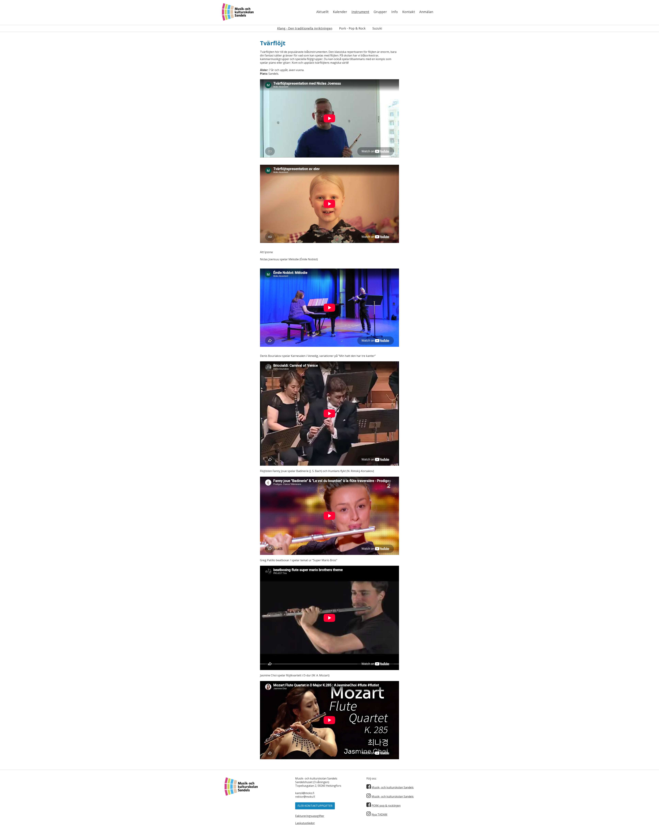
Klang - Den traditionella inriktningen (304, 28)
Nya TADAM (379, 814)
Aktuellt (322, 11)
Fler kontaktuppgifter (315, 806)
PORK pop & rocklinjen (386, 805)
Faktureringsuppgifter (309, 816)
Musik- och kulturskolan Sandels (393, 787)
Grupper (380, 11)
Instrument (360, 11)
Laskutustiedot (305, 823)
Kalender (340, 11)
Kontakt (408, 11)
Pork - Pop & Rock (352, 28)
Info (394, 11)
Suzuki (377, 28)
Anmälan (426, 11)
